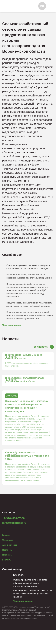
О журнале (7, 540)
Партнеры (7, 555)
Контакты (6, 560)
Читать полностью (12, 325)
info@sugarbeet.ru (14, 522)
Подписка (7, 550)
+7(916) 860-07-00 (13, 518)
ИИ (42, 6)
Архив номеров (9, 545)
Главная (6, 535)
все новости (41, 346)
